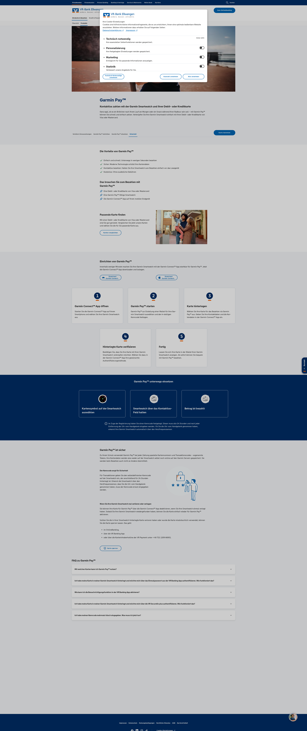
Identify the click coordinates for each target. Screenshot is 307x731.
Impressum (131, 30)
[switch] (202, 47)
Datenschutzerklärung (112, 30)
